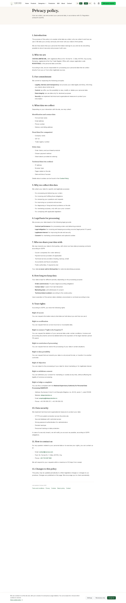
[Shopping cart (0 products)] (98, 3)
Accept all (111, 598)
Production (52, 3)
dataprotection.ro (46, 395)
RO (77, 3)
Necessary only (100, 598)
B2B (58, 3)
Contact (69, 3)
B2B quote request (108, 3)
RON (86, 3)
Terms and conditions (38, 488)
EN (81, 3)
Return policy (61, 488)
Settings (89, 598)
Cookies (53, 488)
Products (33, 3)
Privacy (48, 488)
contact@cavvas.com (46, 452)
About (63, 3)
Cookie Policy (64, 178)
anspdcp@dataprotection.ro (48, 398)
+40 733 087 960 (46, 458)
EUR (90, 3)
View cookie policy (15, 600)
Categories (41, 3)
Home (27, 3)
